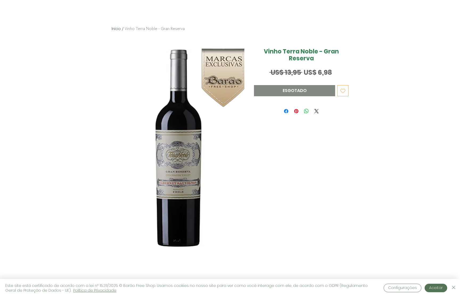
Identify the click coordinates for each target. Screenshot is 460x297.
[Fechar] (453, 288)
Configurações (402, 287)
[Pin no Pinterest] (296, 111)
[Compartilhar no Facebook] (286, 111)
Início (116, 28)
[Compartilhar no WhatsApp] (306, 111)
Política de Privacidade (94, 290)
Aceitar (436, 287)
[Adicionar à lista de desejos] (342, 90)
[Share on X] (316, 111)
